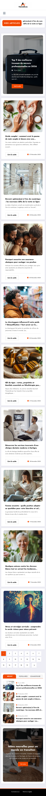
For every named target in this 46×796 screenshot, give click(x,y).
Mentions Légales (27, 792)
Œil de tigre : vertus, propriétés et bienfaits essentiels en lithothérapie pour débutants (22, 384)
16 (9, 665)
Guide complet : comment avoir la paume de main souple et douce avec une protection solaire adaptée (22, 137)
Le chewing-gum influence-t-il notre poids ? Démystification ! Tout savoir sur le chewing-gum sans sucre (22, 323)
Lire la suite (17, 86)
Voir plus (23, 764)
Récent (9, 676)
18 (21, 665)
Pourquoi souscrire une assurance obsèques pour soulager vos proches (20, 260)
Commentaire (35, 676)
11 (21, 659)
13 (33, 659)
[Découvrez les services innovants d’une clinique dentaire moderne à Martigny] (23, 425)
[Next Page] (34, 665)
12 (27, 659)
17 (15, 665)
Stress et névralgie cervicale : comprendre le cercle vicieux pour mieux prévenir (23, 628)
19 (27, 665)
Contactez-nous (15, 792)
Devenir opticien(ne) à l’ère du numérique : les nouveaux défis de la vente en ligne (23, 200)
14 (39, 659)
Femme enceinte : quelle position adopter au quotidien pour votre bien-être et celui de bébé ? (22, 507)
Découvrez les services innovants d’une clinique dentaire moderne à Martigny (21, 446)
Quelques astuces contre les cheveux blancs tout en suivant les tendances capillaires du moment (21, 567)
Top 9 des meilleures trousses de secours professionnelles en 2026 (24, 63)
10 (15, 659)
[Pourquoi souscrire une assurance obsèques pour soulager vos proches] (23, 239)
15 (3, 665)
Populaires (23, 676)
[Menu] (4, 13)
